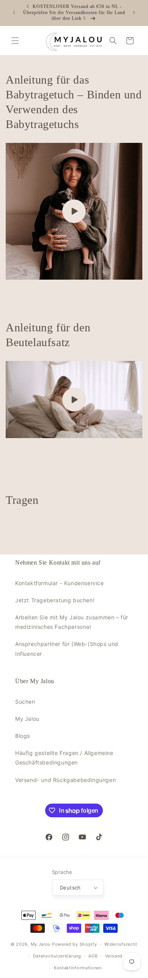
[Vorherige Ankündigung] (14, 12)
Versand (114, 956)
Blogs (22, 736)
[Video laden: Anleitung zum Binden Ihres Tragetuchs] (74, 211)
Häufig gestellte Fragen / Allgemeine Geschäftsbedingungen (64, 758)
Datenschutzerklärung (57, 956)
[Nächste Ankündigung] (134, 12)
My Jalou (27, 718)
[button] (15, 40)
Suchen (25, 701)
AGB (93, 956)
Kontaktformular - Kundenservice (59, 583)
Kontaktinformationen (78, 967)
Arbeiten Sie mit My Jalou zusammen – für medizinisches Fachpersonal (71, 622)
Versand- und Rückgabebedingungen (65, 780)
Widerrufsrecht (120, 944)
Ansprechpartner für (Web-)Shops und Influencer (66, 649)
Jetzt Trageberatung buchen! (54, 600)
